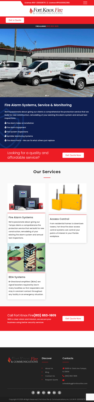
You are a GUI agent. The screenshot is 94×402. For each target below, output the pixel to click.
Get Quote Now (73, 155)
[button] (4, 62)
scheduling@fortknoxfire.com (74, 383)
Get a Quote (15, 20)
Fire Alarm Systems (21, 217)
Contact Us (50, 376)
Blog (47, 372)
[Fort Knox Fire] (46, 11)
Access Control (59, 219)
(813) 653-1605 (52, 26)
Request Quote (51, 380)
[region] (47, 63)
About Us (49, 368)
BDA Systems (17, 277)
